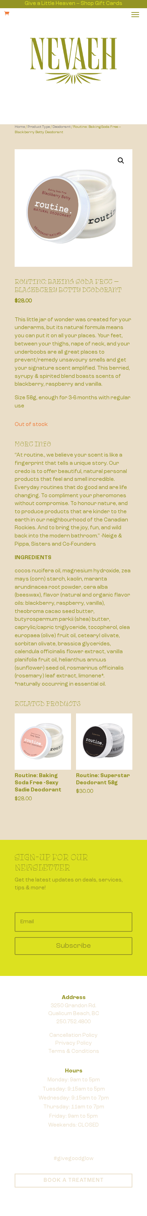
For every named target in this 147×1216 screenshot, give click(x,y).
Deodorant (61, 127)
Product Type (38, 127)
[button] (121, 160)
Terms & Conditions (73, 1051)
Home (20, 127)
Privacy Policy (73, 1043)
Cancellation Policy (73, 1035)
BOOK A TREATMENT (74, 1180)
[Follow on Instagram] (80, 1136)
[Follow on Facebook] (66, 1136)
